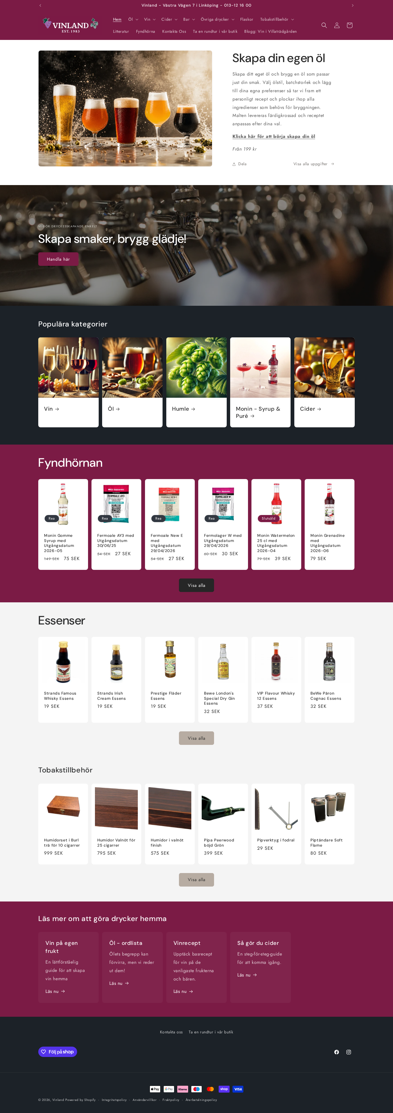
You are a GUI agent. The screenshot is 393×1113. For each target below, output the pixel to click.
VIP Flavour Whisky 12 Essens (276, 696)
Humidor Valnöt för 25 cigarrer (116, 843)
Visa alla (196, 585)
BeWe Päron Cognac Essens (325, 696)
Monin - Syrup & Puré (258, 412)
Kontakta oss (171, 1032)
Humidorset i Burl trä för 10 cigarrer (62, 843)
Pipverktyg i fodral (276, 840)
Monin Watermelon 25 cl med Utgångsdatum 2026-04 (276, 543)
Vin (48, 408)
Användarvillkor (145, 1099)
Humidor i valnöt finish (167, 843)
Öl (111, 408)
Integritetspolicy (114, 1099)
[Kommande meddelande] (352, 5)
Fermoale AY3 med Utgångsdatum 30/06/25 (115, 540)
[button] (132, 19)
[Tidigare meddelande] (40, 5)
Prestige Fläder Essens (166, 696)
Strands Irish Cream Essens (111, 696)
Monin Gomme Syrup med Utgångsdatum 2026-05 (59, 543)
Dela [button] (242, 164)
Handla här (58, 259)
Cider (307, 408)
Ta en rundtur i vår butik (211, 1032)
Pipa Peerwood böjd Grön (219, 843)
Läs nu (52, 991)
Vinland (58, 1099)
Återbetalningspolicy (201, 1099)
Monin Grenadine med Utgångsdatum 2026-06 (327, 543)
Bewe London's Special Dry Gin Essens (219, 698)
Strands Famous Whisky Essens (60, 696)
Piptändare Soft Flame (326, 843)
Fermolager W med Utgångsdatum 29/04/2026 (223, 540)
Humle (180, 408)
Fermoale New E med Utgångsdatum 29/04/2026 (167, 543)
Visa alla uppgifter (310, 164)
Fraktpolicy (171, 1099)
